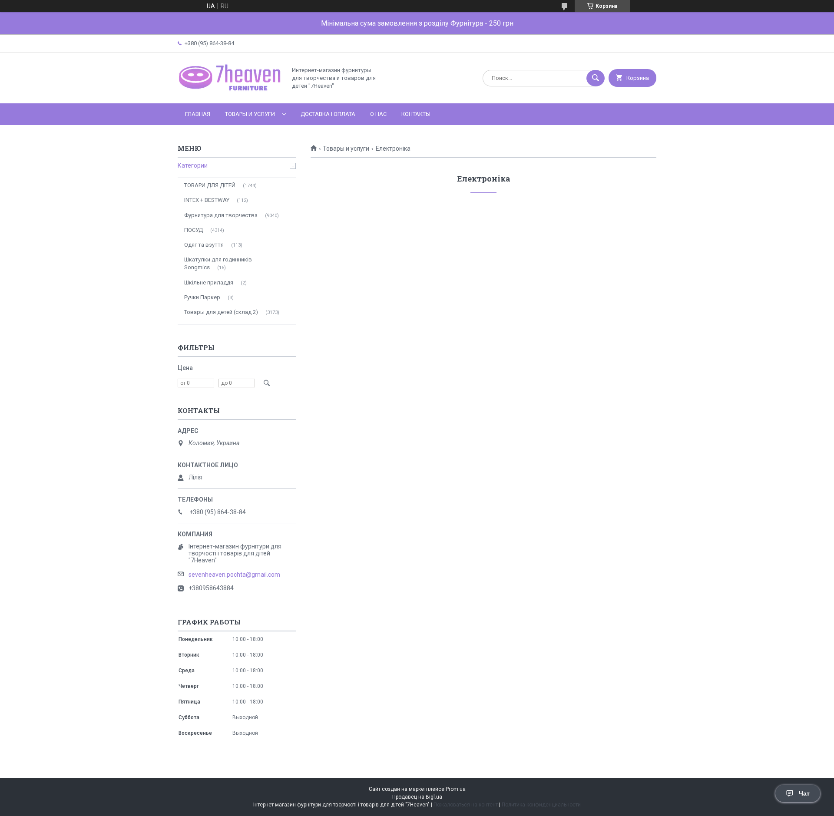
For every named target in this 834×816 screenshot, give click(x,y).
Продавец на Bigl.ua (417, 797)
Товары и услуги (250, 114)
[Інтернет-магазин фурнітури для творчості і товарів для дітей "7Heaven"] (230, 92)
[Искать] (595, 78)
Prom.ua (456, 789)
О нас (378, 114)
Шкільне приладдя (208, 282)
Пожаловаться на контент (466, 805)
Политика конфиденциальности (541, 805)
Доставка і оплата (328, 114)
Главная (197, 114)
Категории (193, 165)
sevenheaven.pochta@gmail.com (234, 574)
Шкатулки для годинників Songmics (218, 263)
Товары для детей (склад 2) (221, 312)
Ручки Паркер (202, 297)
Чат (804, 793)
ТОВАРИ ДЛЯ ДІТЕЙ (209, 185)
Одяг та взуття (204, 244)
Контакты (415, 114)
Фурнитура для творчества (221, 215)
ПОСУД (193, 230)
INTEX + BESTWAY (206, 200)
